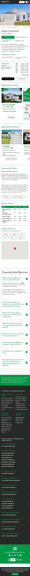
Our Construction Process (8, 398)
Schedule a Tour (8, 78)
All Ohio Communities (7, 501)
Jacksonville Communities (8, 462)
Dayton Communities (7, 508)
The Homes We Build (20, 405)
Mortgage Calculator (6, 422)
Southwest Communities (8, 459)
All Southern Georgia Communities (11, 480)
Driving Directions (22, 78)
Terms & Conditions (19, 571)
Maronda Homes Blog (7, 417)
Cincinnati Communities (8, 503)
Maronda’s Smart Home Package (21, 401)
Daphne (8, 27)
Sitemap (3, 432)
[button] (15, 249)
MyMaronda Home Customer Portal (20, 418)
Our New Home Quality (21, 398)
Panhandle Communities (8, 466)
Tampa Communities (7, 457)
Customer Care (19, 421)
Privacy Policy (10, 571)
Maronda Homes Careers (7, 402)
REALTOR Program (6, 430)
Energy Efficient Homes (21, 407)
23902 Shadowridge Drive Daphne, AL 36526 (11, 153)
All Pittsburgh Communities (9, 515)
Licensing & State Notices (7, 407)
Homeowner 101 (19, 422)
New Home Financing (6, 428)
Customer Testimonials (7, 424)
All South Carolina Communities (10, 522)
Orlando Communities (7, 455)
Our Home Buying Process (8, 400)
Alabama (3, 27)
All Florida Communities (8, 453)
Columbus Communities (8, 505)
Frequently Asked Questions (6, 420)
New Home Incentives (21, 397)
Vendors (3, 409)
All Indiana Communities (8, 473)
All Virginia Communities (8, 529)
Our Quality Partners (20, 403)
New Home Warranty (6, 426)
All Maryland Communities (9, 494)
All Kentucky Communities (8, 487)
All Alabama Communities (8, 446)
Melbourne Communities (8, 464)
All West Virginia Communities (9, 536)
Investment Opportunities (21, 409)
